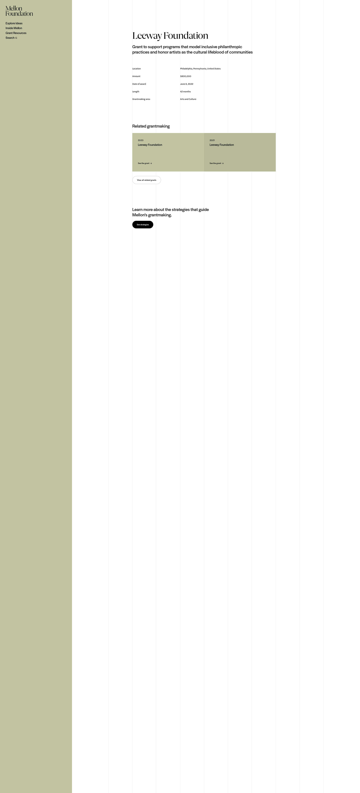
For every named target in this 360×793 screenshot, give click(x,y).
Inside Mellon (14, 28)
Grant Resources (16, 33)
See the (143, 163)
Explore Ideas (14, 23)
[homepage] (19, 11)
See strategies (143, 224)
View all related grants (146, 180)
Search (10, 37)
